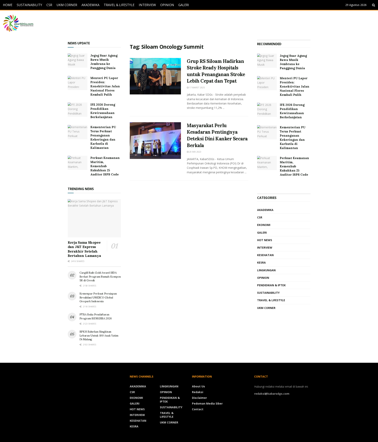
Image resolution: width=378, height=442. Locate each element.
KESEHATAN (265, 255)
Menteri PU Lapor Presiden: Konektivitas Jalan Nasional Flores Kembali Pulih (105, 86)
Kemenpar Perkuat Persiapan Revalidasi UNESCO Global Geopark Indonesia (98, 297)
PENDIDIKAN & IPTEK (271, 285)
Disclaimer (199, 398)
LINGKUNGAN (266, 270)
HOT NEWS (264, 240)
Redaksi (197, 392)
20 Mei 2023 (195, 151)
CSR (49, 5)
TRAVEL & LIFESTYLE (119, 5)
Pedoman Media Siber (207, 403)
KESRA (261, 262)
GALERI (183, 5)
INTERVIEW (147, 5)
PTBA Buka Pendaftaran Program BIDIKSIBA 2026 (96, 316)
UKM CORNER (67, 5)
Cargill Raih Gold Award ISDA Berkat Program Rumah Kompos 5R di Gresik (100, 276)
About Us (198, 386)
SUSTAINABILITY (29, 5)
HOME (7, 5)
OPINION (167, 5)
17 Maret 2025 (197, 87)
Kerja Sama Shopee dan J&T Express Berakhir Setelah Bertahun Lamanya (84, 249)
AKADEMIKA (90, 5)
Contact (197, 409)
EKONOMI (263, 225)
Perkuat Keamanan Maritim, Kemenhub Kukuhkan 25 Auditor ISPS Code (105, 166)
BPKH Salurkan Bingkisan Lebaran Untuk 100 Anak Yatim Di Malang (99, 335)
